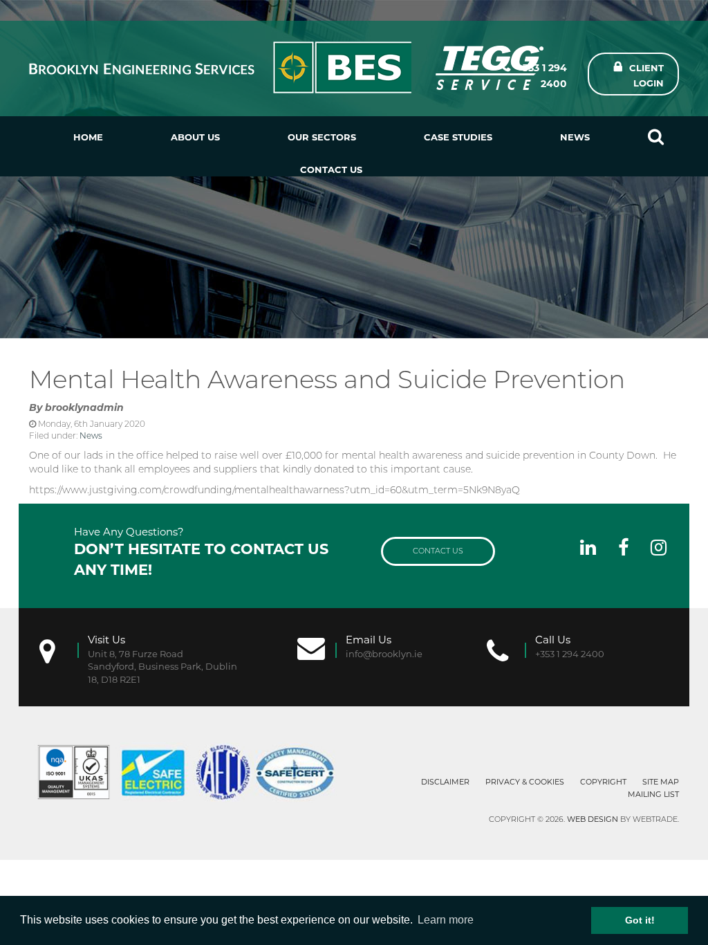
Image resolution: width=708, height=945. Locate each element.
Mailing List (653, 794)
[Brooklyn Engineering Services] (242, 67)
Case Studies (458, 137)
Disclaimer (445, 782)
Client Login (646, 75)
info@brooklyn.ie (384, 653)
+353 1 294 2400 (542, 76)
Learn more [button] (446, 920)
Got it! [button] (640, 920)
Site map (660, 782)
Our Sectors (322, 137)
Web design (592, 819)
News (575, 137)
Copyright (603, 782)
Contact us (438, 551)
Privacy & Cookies (524, 782)
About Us (195, 137)
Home (88, 137)
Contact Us (331, 169)
